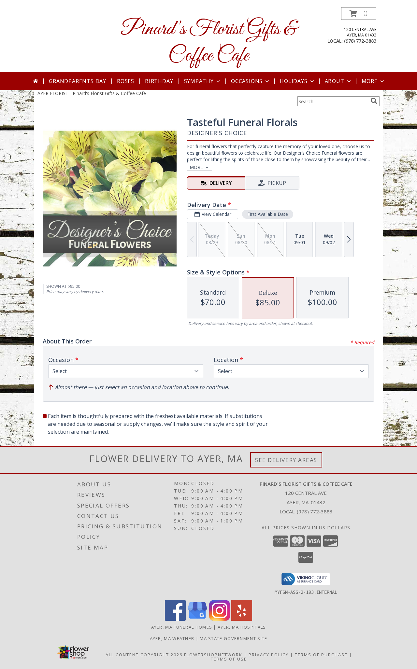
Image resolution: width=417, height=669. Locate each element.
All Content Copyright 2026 (144, 655)
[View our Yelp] (241, 619)
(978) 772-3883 (360, 41)
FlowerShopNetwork (213, 655)
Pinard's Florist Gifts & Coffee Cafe (208, 42)
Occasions (247, 81)
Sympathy (199, 81)
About (334, 81)
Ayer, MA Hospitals (242, 627)
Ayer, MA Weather (172, 638)
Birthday (159, 81)
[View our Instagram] (219, 619)
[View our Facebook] (175, 619)
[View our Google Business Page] (197, 619)
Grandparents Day (77, 81)
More (370, 81)
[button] (358, 13)
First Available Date (267, 214)
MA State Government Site (233, 638)
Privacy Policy (269, 655)
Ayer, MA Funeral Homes (181, 627)
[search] (374, 101)
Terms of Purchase (321, 655)
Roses (125, 81)
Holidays (293, 81)
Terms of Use (229, 659)
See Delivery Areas (286, 460)
